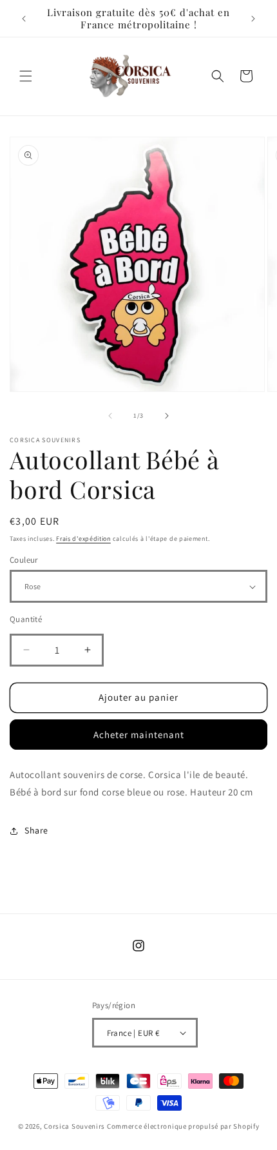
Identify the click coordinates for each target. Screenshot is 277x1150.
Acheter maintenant (138, 734)
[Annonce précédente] (24, 19)
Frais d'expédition (83, 538)
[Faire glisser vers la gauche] (110, 416)
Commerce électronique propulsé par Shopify (183, 1126)
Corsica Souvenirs (74, 1126)
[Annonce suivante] (253, 19)
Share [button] (36, 830)
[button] (26, 76)
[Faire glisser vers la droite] (167, 416)
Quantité (26, 619)
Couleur (24, 559)
